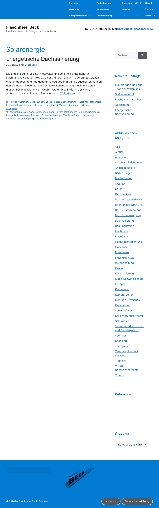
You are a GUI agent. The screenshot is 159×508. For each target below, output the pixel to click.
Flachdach (121, 231)
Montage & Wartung (57, 105)
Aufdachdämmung (45, 112)
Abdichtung (16, 112)
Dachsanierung (69, 101)
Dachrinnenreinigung (128, 215)
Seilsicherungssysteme (129, 315)
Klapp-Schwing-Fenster (129, 278)
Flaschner (83, 101)
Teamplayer (122, 346)
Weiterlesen (67, 93)
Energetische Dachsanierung (42, 59)
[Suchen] (142, 55)
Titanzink (120, 360)
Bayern (59, 112)
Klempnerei (39, 105)
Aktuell (13, 101)
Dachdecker (70, 112)
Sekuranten (122, 321)
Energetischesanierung (18, 115)
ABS (117, 146)
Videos (119, 375)
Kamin (119, 268)
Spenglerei (11, 108)
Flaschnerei (95, 101)
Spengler (86, 105)
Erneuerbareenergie (51, 115)
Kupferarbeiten (124, 294)
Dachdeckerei (52, 101)
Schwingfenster (124, 310)
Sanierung (11, 118)
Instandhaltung (14, 105)
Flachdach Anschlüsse (129, 99)
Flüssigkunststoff (125, 257)
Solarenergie (24, 118)
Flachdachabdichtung (128, 241)
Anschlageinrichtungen (129, 162)
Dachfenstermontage (128, 210)
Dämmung (93, 112)
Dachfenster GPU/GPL (129, 204)
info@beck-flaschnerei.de (135, 28)
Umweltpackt (49, 118)
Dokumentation (124, 225)
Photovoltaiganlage (84, 115)
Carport (120, 188)
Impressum (111, 501)
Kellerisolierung (124, 273)
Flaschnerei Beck (22, 27)
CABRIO (120, 183)
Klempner (28, 105)
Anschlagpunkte (125, 167)
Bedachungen (37, 101)
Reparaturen (74, 105)
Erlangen (35, 115)
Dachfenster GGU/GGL (129, 199)
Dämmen (82, 112)
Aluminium (23, 101)
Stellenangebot (124, 94)
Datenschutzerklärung (137, 501)
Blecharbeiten (123, 178)
